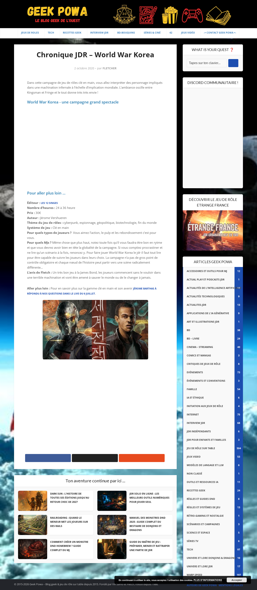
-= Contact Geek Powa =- (220, 32)
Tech (51, 32)
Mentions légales (231, 585)
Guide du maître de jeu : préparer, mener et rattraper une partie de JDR (150, 546)
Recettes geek (72, 32)
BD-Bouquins (126, 32)
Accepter (237, 580)
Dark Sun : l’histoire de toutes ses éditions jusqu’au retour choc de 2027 (69, 498)
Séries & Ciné (152, 32)
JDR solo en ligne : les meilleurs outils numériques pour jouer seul (149, 498)
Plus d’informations (208, 580)
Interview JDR (99, 32)
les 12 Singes (49, 203)
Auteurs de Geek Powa (202, 585)
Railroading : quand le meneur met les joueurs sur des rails (69, 522)
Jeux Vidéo (188, 32)
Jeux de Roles (30, 32)
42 (170, 32)
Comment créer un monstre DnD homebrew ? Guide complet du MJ (69, 546)
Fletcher (109, 68)
